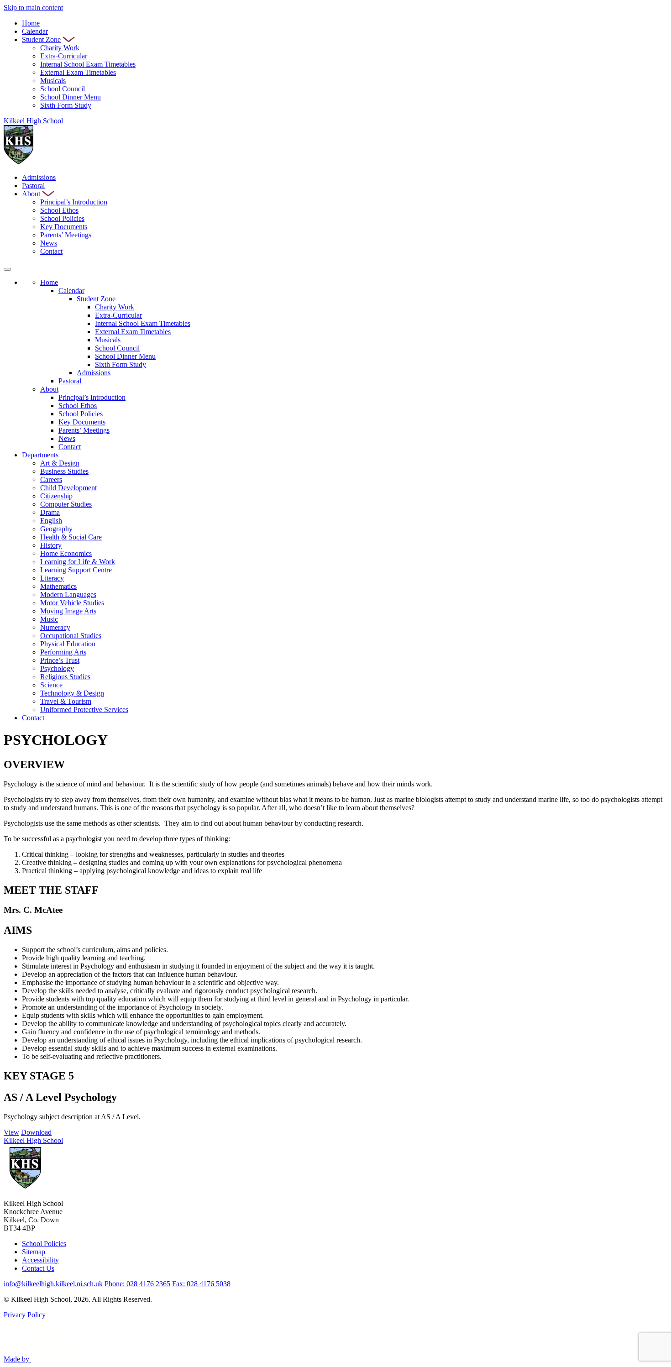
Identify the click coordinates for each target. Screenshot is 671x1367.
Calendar (35, 31)
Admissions (39, 177)
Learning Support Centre (76, 570)
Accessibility (40, 1260)
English (51, 520)
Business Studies (64, 471)
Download (36, 1132)
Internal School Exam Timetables (88, 64)
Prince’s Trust (59, 660)
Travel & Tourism (65, 701)
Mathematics (58, 586)
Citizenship (56, 496)
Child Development (68, 488)
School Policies (62, 218)
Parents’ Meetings (65, 235)
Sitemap (33, 1252)
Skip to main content (33, 7)
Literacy (52, 578)
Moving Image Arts (68, 611)
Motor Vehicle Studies (72, 603)
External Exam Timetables (78, 72)
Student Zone (41, 39)
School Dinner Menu (70, 97)
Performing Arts (63, 652)
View (11, 1132)
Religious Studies (65, 677)
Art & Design (59, 463)
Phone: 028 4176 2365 (137, 1284)
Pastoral (33, 185)
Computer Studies (66, 504)
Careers (51, 479)
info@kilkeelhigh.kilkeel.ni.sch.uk (53, 1284)
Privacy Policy (25, 1315)
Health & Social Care (71, 537)
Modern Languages (68, 594)
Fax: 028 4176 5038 (201, 1284)
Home (31, 23)
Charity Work (59, 48)
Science (51, 685)
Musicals (53, 80)
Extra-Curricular (63, 56)
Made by (17, 1359)
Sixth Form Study (65, 105)
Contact (51, 251)
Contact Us (38, 1268)
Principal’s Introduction (73, 202)
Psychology (57, 668)
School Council (62, 89)
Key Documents (63, 226)
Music (49, 619)
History (51, 545)
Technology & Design (72, 693)
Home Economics (66, 553)
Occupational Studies (70, 635)
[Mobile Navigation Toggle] (7, 269)
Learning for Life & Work (77, 562)
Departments (40, 455)
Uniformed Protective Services (84, 709)
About (31, 194)
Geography (56, 529)
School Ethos (59, 210)
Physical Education (67, 644)
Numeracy (55, 627)
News (48, 243)
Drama (50, 512)
